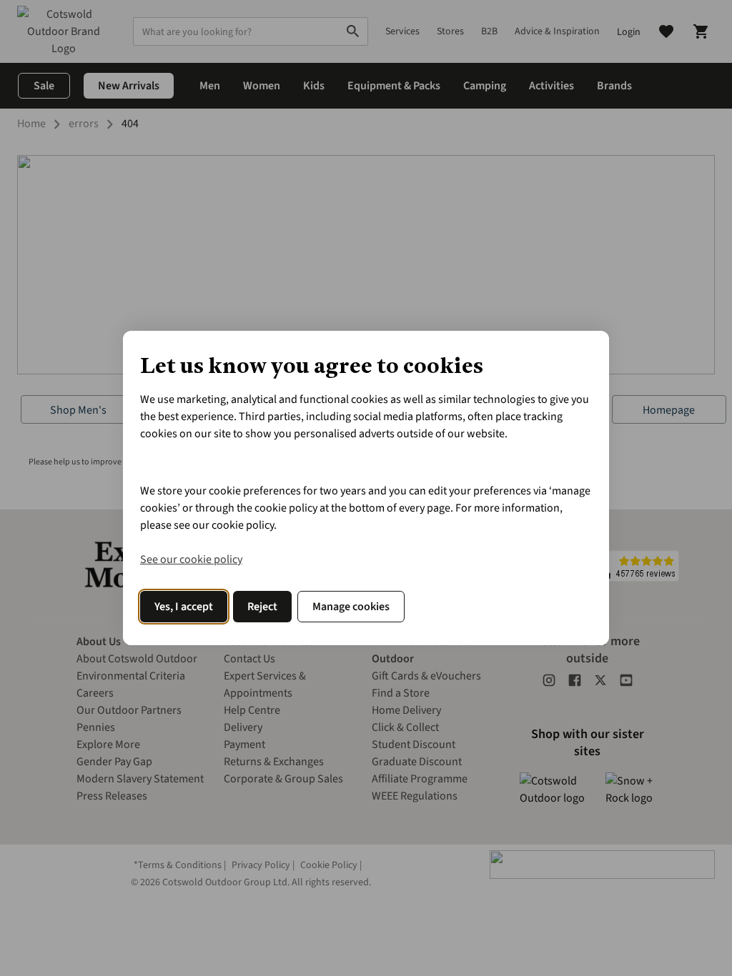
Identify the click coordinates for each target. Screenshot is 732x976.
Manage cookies (351, 606)
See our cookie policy (191, 559)
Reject (262, 606)
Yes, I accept (183, 606)
